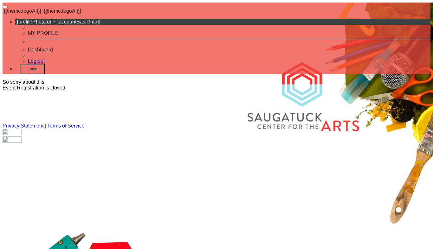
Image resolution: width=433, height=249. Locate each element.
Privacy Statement (23, 125)
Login (32, 69)
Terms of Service (66, 125)
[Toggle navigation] (5, 7)
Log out (36, 61)
